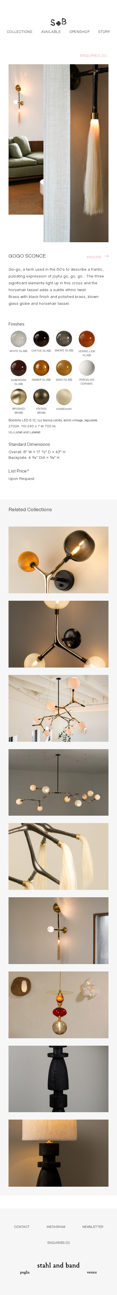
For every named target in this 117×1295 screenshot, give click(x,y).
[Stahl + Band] (58, 22)
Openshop (79, 31)
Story (104, 31)
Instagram (56, 1226)
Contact (22, 1226)
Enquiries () (93, 55)
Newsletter (92, 1226)
